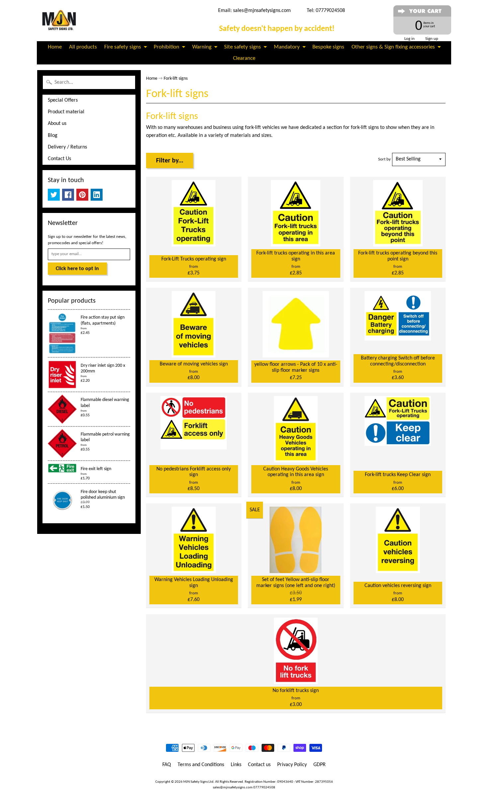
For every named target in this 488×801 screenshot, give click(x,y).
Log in (409, 39)
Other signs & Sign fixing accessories (393, 47)
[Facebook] (68, 195)
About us (57, 123)
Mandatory (287, 47)
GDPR (319, 764)
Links (236, 764)
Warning (201, 47)
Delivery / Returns (67, 147)
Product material (66, 112)
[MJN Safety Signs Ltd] (60, 21)
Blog (52, 135)
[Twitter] (54, 195)
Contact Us (59, 158)
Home (55, 47)
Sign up (431, 39)
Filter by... (169, 160)
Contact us (259, 764)
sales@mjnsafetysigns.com (262, 10)
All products (83, 47)
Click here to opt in (77, 268)
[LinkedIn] (97, 195)
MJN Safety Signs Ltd (198, 782)
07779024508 (264, 787)
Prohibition (166, 47)
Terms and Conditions (201, 764)
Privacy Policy (292, 764)
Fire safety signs (122, 47)
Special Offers (63, 100)
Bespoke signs (328, 47)
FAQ (166, 764)
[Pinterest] (82, 195)
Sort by (384, 159)
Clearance (244, 58)
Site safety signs (242, 47)
